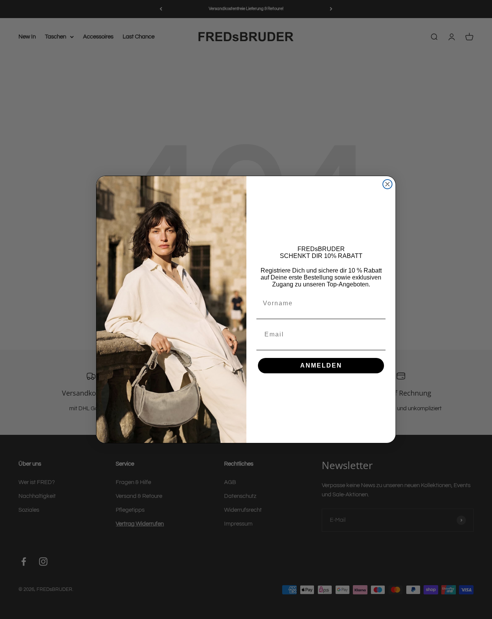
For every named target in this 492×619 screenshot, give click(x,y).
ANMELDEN (321, 365)
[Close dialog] (387, 184)
